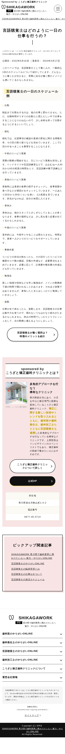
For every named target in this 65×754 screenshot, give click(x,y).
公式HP (32, 481)
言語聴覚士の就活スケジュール (28, 579)
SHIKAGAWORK (26, 10)
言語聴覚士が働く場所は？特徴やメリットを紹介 (32, 334)
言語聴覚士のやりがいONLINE (27, 563)
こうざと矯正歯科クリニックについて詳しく (32, 466)
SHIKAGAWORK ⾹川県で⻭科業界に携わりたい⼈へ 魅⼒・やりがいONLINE (32, 556)
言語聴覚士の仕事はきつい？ (26, 574)
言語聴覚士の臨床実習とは (25, 569)
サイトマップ (32, 715)
